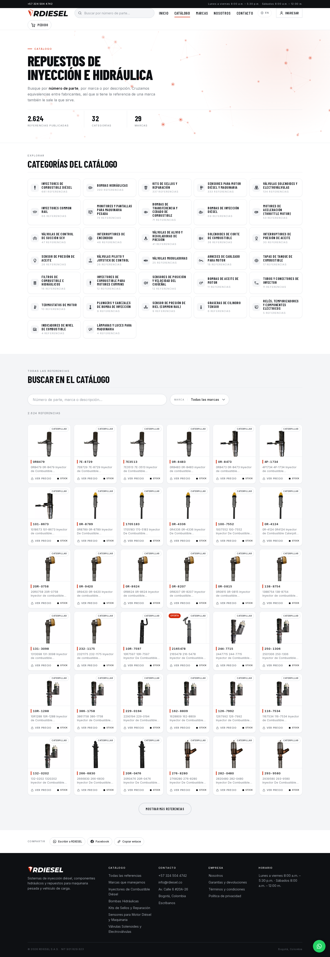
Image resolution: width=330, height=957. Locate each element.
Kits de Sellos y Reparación (129, 908)
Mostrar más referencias (165, 809)
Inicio (164, 13)
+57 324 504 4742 (40, 3)
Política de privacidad (225, 896)
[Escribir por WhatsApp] (319, 946)
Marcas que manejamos (126, 882)
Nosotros (222, 13)
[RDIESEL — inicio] (48, 13)
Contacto (245, 13)
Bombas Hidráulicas (123, 901)
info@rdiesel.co (170, 882)
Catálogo (182, 13)
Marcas (202, 13)
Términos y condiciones (227, 889)
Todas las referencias (124, 875)
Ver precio (43, 478)
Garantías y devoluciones (228, 882)
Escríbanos (166, 903)
